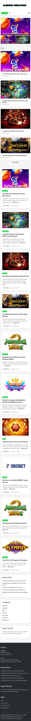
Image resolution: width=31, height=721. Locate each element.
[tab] (2, 48)
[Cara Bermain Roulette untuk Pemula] (15, 119)
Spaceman (5, 190)
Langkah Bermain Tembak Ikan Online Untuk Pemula (15, 673)
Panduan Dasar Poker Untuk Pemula (15, 442)
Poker (4, 438)
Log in (2, 700)
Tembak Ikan (5, 231)
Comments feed (5, 705)
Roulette (5, 273)
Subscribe (4, 13)
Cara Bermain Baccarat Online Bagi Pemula (14, 155)
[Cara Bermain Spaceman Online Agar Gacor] (15, 26)
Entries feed (4, 703)
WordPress (10, 718)
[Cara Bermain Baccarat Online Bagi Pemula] (15, 145)
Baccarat (4, 311)
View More (15, 162)
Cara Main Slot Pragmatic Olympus (14, 560)
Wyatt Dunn (6, 205)
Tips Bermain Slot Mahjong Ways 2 (14, 523)
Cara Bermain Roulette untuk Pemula (13, 131)
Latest (2, 48)
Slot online (5, 354)
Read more (16, 202)
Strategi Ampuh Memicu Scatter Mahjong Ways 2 (14, 680)
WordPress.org (4, 708)
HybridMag (18, 718)
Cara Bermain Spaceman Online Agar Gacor (14, 74)
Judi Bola (5, 477)
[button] (23, 19)
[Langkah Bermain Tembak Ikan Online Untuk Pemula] (23, 40)
